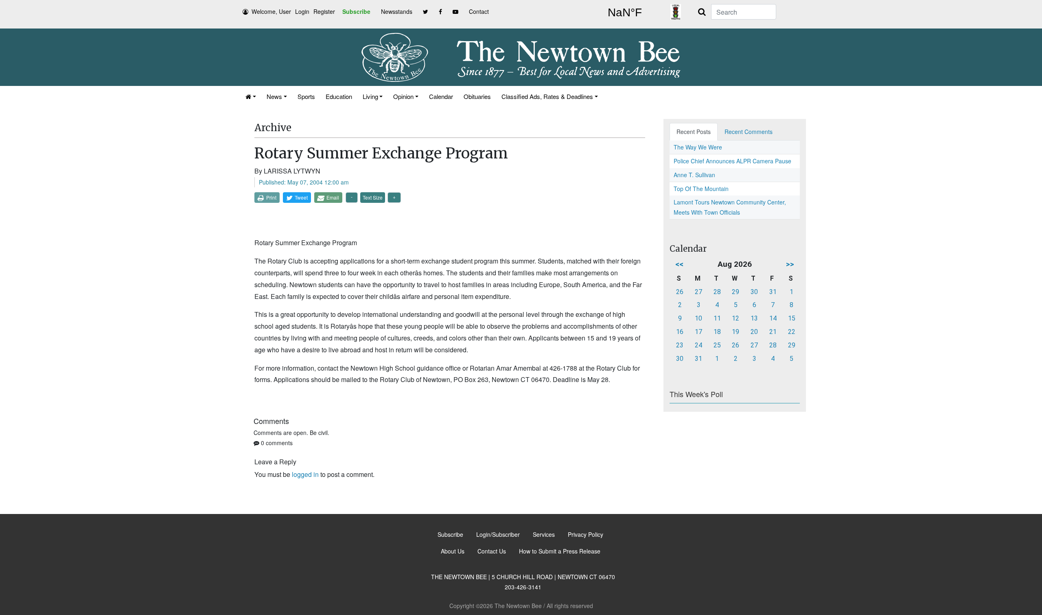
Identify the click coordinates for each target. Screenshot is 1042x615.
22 (791, 332)
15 (791, 318)
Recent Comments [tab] (749, 131)
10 (698, 318)
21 (773, 332)
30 (754, 292)
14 (773, 318)
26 (679, 292)
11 (717, 318)
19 (735, 332)
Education (339, 96)
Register (324, 11)
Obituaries (477, 96)
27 (698, 292)
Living (370, 96)
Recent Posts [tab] (693, 131)
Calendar (441, 96)
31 (773, 292)
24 (698, 345)
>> (790, 264)
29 (735, 292)
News (274, 96)
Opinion (403, 96)
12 (735, 318)
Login (302, 11)
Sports (306, 96)
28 (717, 292)
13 (754, 318)
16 (679, 332)
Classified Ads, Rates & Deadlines (547, 96)
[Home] (250, 96)
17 (698, 332)
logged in (305, 474)
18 (717, 332)
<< (679, 264)
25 (717, 345)
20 (754, 332)
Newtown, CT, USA (624, 12)
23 (679, 345)
